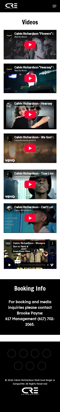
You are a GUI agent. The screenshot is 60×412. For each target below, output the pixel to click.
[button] (54, 6)
